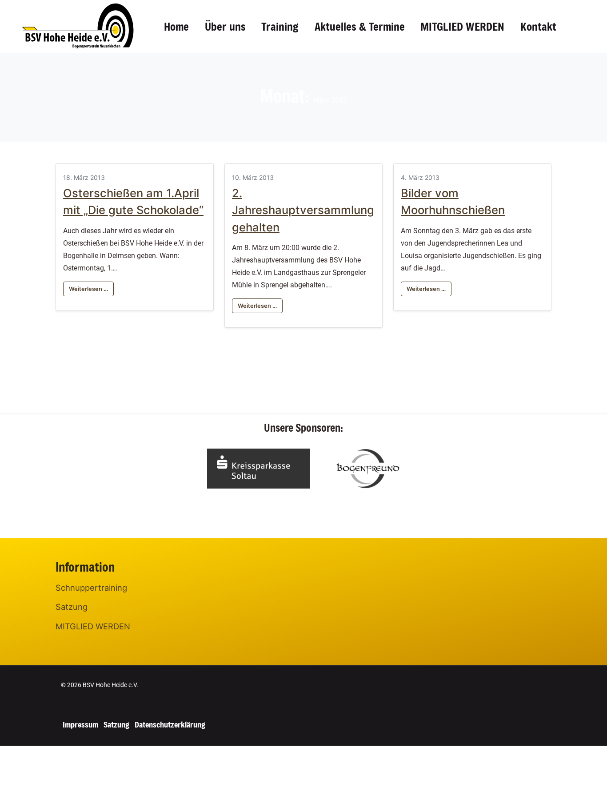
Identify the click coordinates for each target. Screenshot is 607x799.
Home (176, 26)
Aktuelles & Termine (360, 26)
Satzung (72, 607)
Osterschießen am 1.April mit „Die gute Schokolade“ (133, 201)
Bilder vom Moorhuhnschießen (453, 201)
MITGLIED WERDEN (462, 26)
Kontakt (538, 26)
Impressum (80, 724)
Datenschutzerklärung (170, 724)
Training (280, 26)
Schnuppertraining (91, 587)
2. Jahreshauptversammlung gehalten (303, 210)
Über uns (225, 26)
